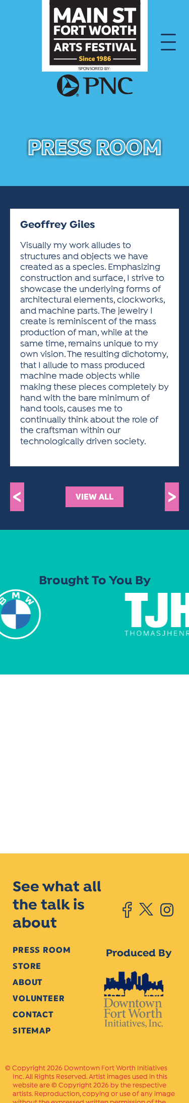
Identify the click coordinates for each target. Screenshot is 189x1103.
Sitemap (32, 1030)
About (27, 982)
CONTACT (33, 1014)
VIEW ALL (94, 497)
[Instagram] (166, 909)
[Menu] (168, 41)
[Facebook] (127, 909)
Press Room (42, 950)
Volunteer (39, 998)
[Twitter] (146, 909)
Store (27, 966)
